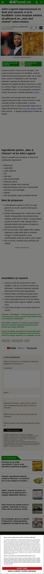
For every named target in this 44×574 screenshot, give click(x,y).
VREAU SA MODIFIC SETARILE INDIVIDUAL (22, 571)
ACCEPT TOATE (22, 568)
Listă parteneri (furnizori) (8, 564)
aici (21, 549)
